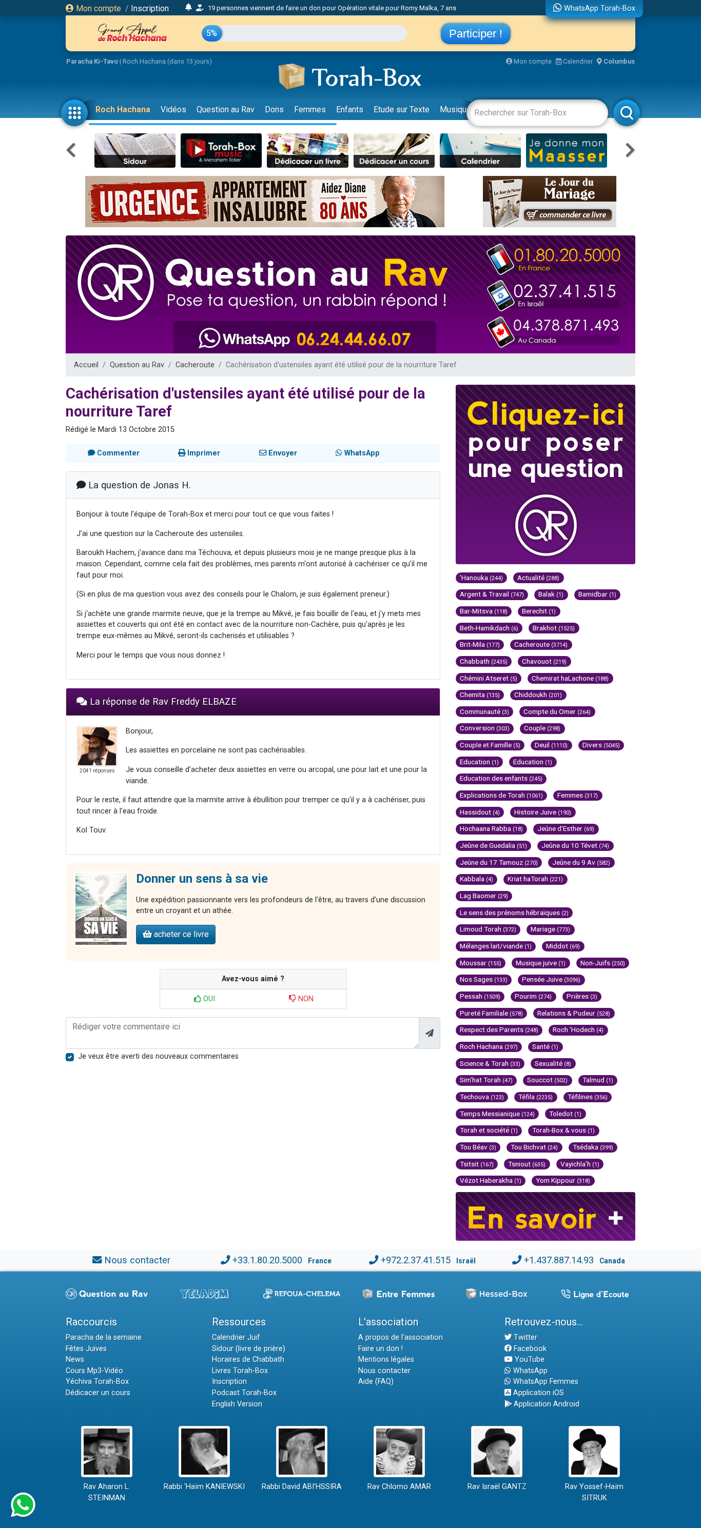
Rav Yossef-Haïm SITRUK (594, 1492)
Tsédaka (593, 1147)
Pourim (533, 996)
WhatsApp (529, 1370)
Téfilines (588, 1097)
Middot (563, 946)
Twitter (524, 1337)
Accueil (86, 365)
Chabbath (484, 661)
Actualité (538, 577)
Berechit (539, 611)
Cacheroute (195, 365)
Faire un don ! (380, 1348)
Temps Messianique (497, 1113)
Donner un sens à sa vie (202, 878)
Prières (582, 996)
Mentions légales (386, 1359)
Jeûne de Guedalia (493, 845)
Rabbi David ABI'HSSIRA (302, 1486)
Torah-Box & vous (563, 1130)
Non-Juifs (602, 963)
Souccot (547, 1080)
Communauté (484, 711)
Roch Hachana (122, 109)
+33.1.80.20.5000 (267, 1260)
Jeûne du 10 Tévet (575, 845)
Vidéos (173, 109)
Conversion (485, 728)
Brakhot (554, 628)
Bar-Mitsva (484, 611)
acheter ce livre (180, 934)
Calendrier (577, 61)
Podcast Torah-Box (244, 1392)
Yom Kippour (563, 1180)
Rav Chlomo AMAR (399, 1486)
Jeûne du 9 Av (581, 862)
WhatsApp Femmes (544, 1381)
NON (305, 999)
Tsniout (527, 1164)
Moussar (480, 963)
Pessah (480, 996)
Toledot (565, 1113)
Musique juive (541, 963)
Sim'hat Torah (486, 1080)
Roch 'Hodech (578, 1029)
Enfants (349, 109)
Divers (601, 745)
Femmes (310, 109)
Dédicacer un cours (98, 1392)
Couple (542, 728)
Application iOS (537, 1392)
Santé (545, 1046)
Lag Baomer (484, 895)
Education (479, 762)
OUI (208, 999)
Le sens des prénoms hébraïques (514, 912)
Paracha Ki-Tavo (92, 61)
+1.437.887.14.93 (559, 1260)
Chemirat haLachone (570, 678)
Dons (274, 109)
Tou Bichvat (534, 1147)
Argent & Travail (492, 594)
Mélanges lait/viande (496, 946)
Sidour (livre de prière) (248, 1348)
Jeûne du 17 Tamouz (499, 862)
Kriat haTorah (535, 879)
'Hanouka (481, 577)
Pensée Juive (551, 979)
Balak (550, 594)
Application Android (545, 1404)
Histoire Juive (542, 812)
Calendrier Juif (236, 1337)
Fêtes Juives (86, 1348)
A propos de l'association (400, 1337)
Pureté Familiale (491, 1013)
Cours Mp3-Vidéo (94, 1370)
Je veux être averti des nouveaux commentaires (158, 1056)
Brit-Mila (480, 644)
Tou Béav (478, 1147)
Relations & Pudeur (573, 1013)
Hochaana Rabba (491, 828)
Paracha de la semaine (104, 1337)
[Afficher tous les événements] (188, 7)
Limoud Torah (488, 929)
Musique (455, 109)
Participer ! (475, 33)
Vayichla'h (579, 1164)
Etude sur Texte (402, 109)
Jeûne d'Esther (565, 828)
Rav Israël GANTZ (497, 1486)
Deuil (551, 745)
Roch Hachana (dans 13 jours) (167, 61)
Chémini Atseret (488, 678)
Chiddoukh (538, 694)
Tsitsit (477, 1164)
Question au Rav (226, 109)
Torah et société (489, 1130)
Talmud (597, 1080)
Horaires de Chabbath (248, 1359)
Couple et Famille (490, 745)
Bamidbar (597, 594)
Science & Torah (490, 1063)
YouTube (528, 1359)
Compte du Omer (557, 711)
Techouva (482, 1097)
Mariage (550, 929)
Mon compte (97, 8)
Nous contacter (137, 1260)
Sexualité (553, 1063)
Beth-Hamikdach (489, 628)
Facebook (529, 1348)
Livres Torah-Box (240, 1370)
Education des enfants (501, 778)
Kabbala (476, 879)
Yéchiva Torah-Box (97, 1381)
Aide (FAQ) (376, 1381)
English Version (237, 1404)
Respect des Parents (499, 1029)
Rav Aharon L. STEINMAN (107, 1492)
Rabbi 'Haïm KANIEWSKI (204, 1486)
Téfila (535, 1097)
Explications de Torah (501, 795)
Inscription (150, 8)
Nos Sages (484, 979)
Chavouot (544, 661)
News (75, 1359)
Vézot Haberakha (490, 1180)
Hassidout (480, 812)
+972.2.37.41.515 (416, 1260)
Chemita (480, 694)
